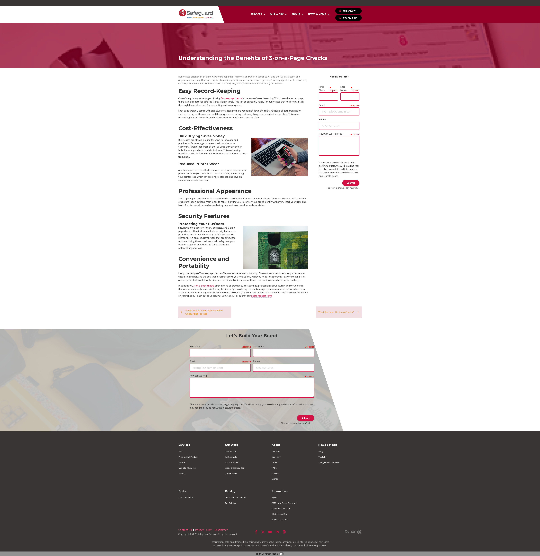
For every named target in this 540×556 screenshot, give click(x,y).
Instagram (284, 531)
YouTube (270, 531)
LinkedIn (277, 531)
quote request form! (261, 295)
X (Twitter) (262, 531)
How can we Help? (199, 375)
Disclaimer (221, 530)
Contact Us (185, 530)
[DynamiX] (353, 532)
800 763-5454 (350, 17)
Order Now (349, 10)
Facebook (255, 531)
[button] (257, 14)
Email (322, 105)
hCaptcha (354, 188)
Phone (322, 119)
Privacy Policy (203, 530)
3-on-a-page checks (231, 98)
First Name (322, 88)
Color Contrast (281, 553)
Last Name (343, 88)
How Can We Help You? (331, 133)
